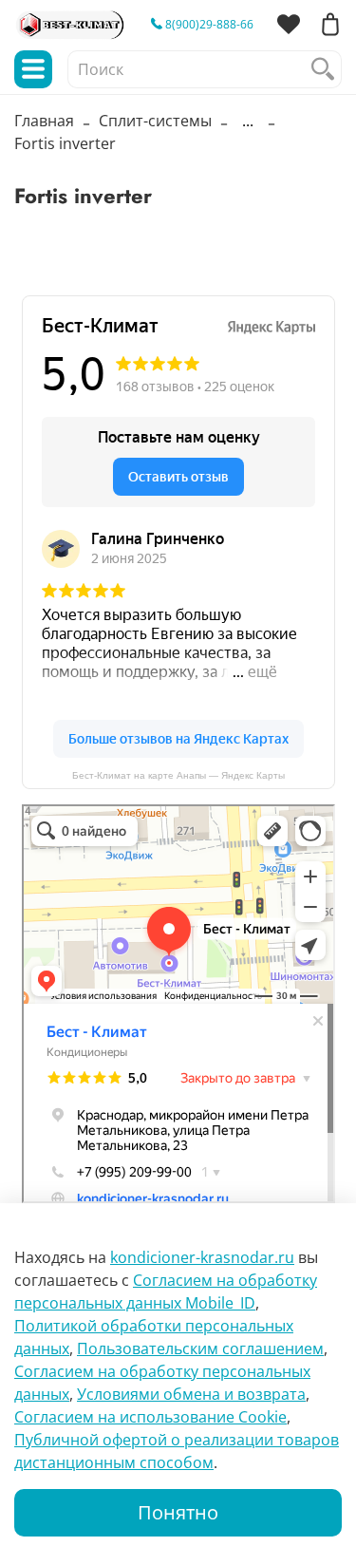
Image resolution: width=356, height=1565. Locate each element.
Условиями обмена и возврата (191, 1394)
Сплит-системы (155, 120)
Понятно (178, 1512)
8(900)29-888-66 (207, 24)
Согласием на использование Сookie (150, 1416)
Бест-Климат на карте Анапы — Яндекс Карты (178, 775)
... (247, 120)
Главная (44, 120)
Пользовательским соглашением (200, 1348)
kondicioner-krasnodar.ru (202, 1257)
